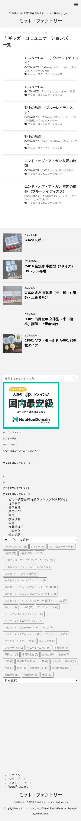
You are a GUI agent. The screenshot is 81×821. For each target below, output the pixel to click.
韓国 (47, 70)
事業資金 (61, 647)
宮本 (11, 515)
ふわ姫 (27, 607)
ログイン (14, 775)
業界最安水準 (26, 661)
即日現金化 (30, 654)
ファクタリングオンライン (16, 488)
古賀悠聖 (14, 530)
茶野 (11, 523)
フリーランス (14, 647)
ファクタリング (56, 634)
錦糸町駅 (14, 534)
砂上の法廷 (32, 137)
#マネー (38, 546)
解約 (21, 667)
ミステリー (51, 120)
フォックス (47, 640)
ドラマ (39, 120)
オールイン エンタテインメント (24, 613)
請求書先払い (39, 667)
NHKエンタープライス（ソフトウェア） (29, 560)
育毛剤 (70, 661)
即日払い (11, 654)
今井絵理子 (16, 527)
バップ (47, 627)
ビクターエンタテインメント (23, 634)
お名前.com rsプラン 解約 (21, 573)
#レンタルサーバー (61, 546)
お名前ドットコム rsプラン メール (25, 580)
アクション (51, 91)
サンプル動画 (52, 141)
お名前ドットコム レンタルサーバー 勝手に (30, 593)
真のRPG (14, 511)
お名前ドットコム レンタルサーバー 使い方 (30, 586)
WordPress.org (18, 786)
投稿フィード (17, 779)
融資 (9, 667)
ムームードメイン (12, 432)
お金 (62, 600)
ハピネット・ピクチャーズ (21, 627)
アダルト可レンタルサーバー (17, 463)
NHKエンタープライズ (19, 566)
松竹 (9, 661)
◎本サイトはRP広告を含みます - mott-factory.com (40, 802)
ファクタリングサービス (20, 640)
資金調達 (30, 674)
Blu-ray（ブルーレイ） (57, 67)
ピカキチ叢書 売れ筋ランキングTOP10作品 (37, 499)
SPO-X (43, 566)
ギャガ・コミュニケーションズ (45, 74)
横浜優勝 (14, 519)
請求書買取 (60, 667)
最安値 (63, 654)
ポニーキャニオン (38, 647)
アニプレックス (47, 607)
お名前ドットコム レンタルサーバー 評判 (29, 600)
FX (39, 553)
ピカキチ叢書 (9, 438)
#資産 (26, 553)
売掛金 (48, 654)
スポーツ (38, 70)
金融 (47, 674)
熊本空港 (14, 507)
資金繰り (12, 674)
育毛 (56, 661)
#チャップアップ (16, 546)
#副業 (10, 553)
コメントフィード (20, 782)
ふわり (11, 607)
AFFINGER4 (41, 813)
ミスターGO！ (35, 87)
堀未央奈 (14, 503)
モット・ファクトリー (40, 20)
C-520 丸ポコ (34, 240)
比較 (44, 661)
